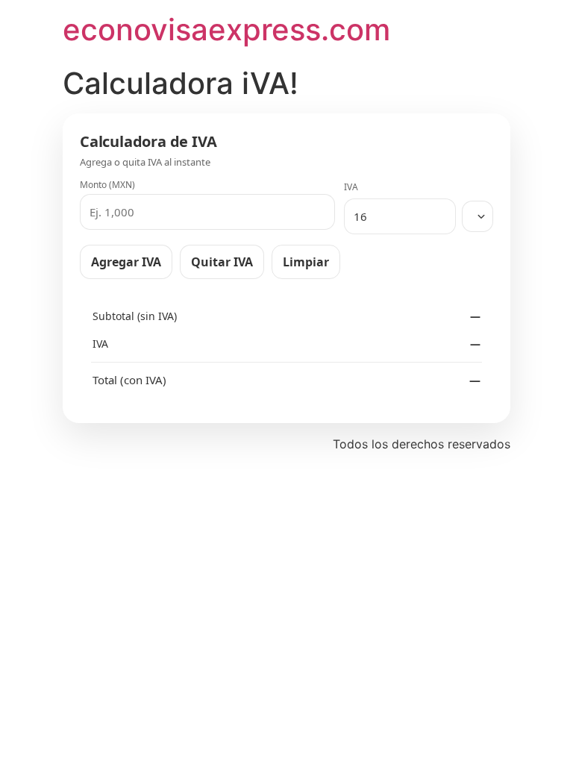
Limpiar (306, 262)
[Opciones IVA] (477, 216)
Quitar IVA (222, 262)
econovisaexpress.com (226, 29)
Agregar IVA (126, 262)
